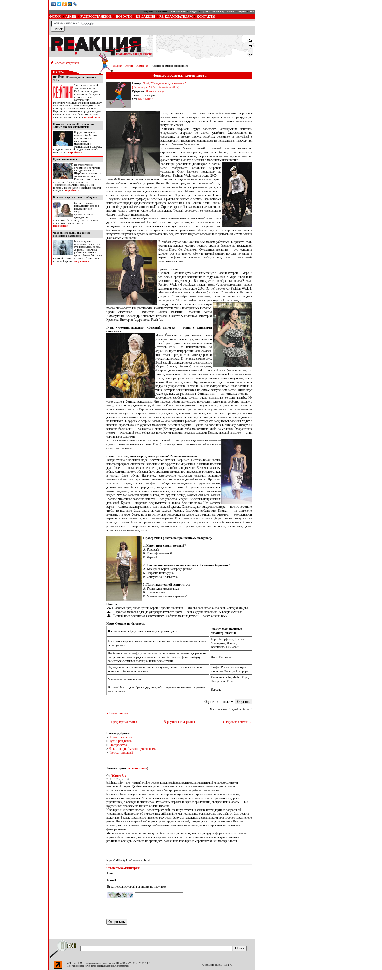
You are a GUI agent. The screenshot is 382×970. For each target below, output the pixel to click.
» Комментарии (117, 713)
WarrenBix (118, 776)
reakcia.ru (112, 966)
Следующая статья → (237, 722)
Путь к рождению (120, 741)
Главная (117, 65)
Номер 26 (142, 65)
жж (252, 11)
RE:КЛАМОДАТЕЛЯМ (176, 16)
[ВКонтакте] (53, 4)
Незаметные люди (120, 737)
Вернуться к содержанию (180, 722)
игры (242, 11)
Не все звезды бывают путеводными (132, 749)
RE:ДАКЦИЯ (145, 16)
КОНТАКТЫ (206, 16)
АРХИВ (70, 16)
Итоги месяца (155, 91)
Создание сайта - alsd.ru (217, 964)
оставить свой (137, 768)
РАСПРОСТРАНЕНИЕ (96, 16)
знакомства (177, 11)
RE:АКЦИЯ (146, 99)
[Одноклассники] (64, 4)
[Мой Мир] (70, 4)
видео (193, 11)
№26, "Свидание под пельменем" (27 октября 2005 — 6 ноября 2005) (159, 85)
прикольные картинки (218, 11)
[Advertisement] (295, 32)
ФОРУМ (55, 16)
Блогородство (118, 745)
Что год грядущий (121, 752)
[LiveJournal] (75, 4)
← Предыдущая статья (122, 722)
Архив (129, 65)
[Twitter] (59, 4)
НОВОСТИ (124, 16)
